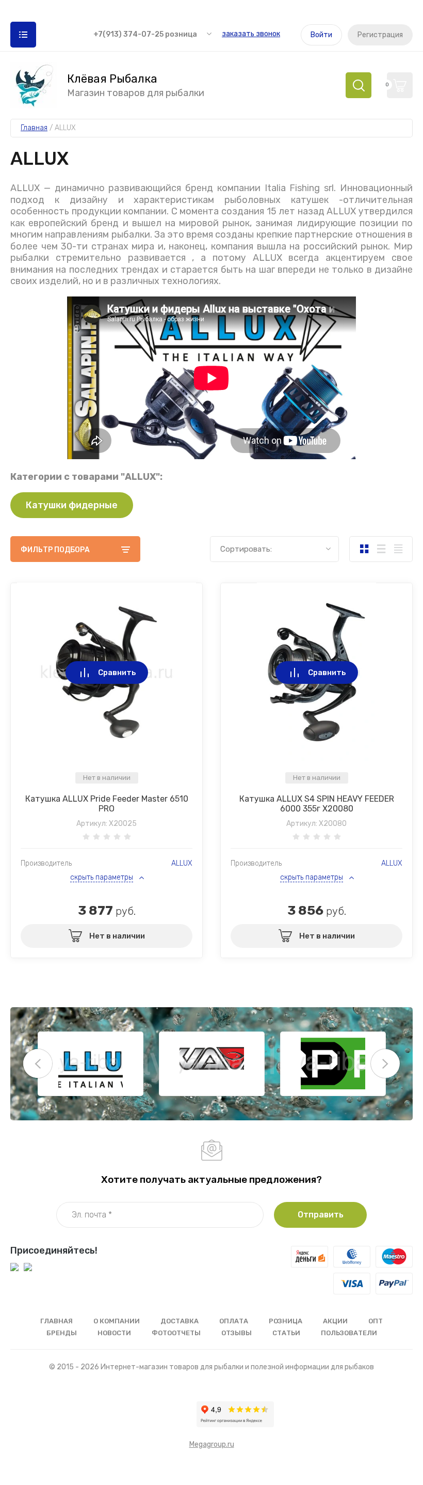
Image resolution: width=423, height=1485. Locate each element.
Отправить (321, 1215)
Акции (335, 1321)
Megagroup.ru (211, 1444)
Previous (37, 1063)
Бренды (61, 1333)
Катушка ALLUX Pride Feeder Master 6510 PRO (106, 804)
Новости (114, 1333)
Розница (285, 1321)
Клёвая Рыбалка (112, 79)
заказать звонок (251, 33)
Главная (56, 1321)
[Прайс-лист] (398, 549)
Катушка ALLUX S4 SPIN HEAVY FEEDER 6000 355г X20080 (316, 804)
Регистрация (380, 34)
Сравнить (117, 672)
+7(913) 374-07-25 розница (145, 34)
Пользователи (349, 1333)
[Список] (381, 549)
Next (385, 1063)
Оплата (233, 1321)
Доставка (179, 1321)
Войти (321, 34)
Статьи (286, 1333)
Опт (375, 1321)
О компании (116, 1321)
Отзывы (236, 1333)
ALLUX (181, 863)
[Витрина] (364, 549)
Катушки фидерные (72, 505)
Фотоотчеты (176, 1333)
